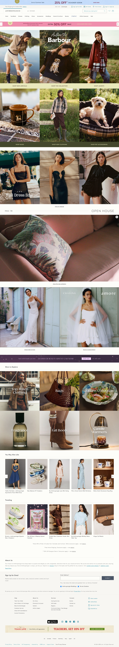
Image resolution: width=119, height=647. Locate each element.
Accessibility (35, 644)
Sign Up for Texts (95, 605)
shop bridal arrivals (29, 349)
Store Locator (94, 598)
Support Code (50, 644)
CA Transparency (26, 644)
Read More (8, 568)
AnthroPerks (94, 601)
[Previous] (1, 24)
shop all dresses (59, 206)
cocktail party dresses (93, 565)
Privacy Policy (77, 591)
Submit (107, 578)
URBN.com (42, 644)
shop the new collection (59, 284)
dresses (52, 565)
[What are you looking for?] (105, 11)
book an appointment (89, 349)
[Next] (117, 24)
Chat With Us (94, 608)
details (24, 6)
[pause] (117, 217)
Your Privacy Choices (61, 644)
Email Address (64, 575)
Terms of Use (17, 644)
